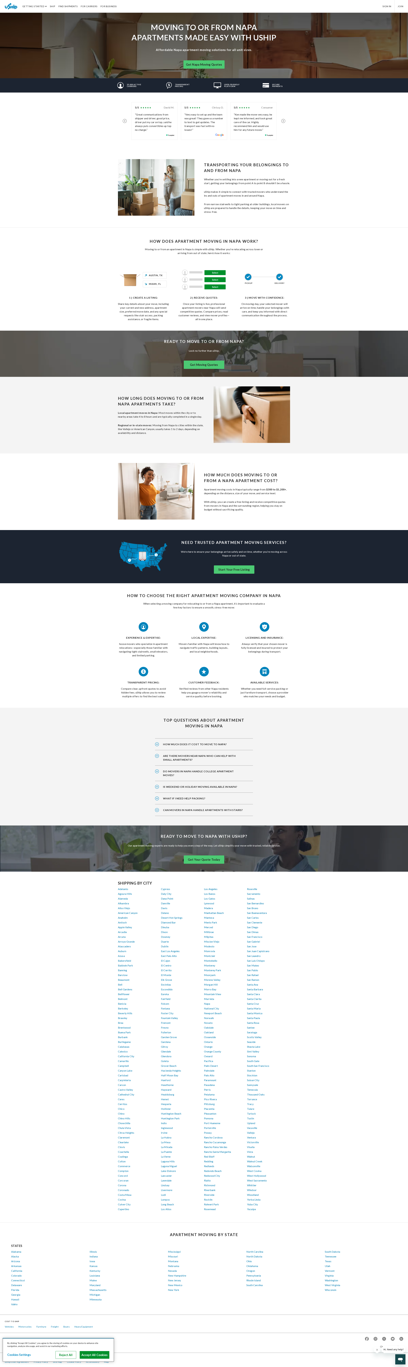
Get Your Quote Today (204, 859)
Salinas (251, 898)
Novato (208, 1022)
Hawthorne (167, 1084)
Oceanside (210, 1037)
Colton (122, 1161)
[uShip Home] (11, 6)
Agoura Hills (125, 893)
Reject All (66, 1355)
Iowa (92, 1261)
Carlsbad (123, 1075)
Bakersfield (124, 960)
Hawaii (15, 1299)
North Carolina (254, 1251)
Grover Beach (168, 1065)
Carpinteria (124, 1080)
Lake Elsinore (168, 1170)
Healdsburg (167, 1094)
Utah (327, 1265)
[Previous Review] (124, 121)
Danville (165, 903)
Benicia (122, 1003)
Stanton (251, 1070)
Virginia (329, 1275)
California (16, 1270)
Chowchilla (124, 1123)
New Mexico (175, 1285)
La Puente (166, 1151)
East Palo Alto (169, 955)
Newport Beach (213, 1013)
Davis (164, 908)
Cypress (165, 888)
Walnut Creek (254, 1161)
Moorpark (210, 974)
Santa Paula (253, 1017)
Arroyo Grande (126, 941)
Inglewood (167, 1127)
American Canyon (128, 912)
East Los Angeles (170, 951)
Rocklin (208, 1199)
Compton (123, 1170)
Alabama (16, 1251)
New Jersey (174, 1280)
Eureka (165, 994)
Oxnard (208, 1056)
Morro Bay (210, 989)
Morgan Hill (211, 984)
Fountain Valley (169, 1017)
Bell (120, 984)
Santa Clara (253, 994)
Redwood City (212, 1175)
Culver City (124, 1204)
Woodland (253, 1194)
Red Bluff (209, 1156)
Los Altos (166, 1209)
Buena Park (124, 1032)
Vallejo (251, 1132)
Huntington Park (170, 1118)
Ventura (251, 1137)
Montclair (209, 955)
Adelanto (123, 888)
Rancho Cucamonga (215, 1142)
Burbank (123, 1037)
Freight (55, 1326)
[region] (58, 1350)
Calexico (123, 1051)
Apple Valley (125, 927)
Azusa (121, 955)
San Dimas (253, 931)
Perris (207, 1089)
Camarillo (123, 1060)
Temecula (252, 1089)
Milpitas (208, 936)
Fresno (165, 1027)
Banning (122, 970)
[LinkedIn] (401, 1339)
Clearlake (123, 1142)
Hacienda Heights (171, 1070)
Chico (121, 1108)
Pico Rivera (210, 1099)
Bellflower (124, 994)
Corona (122, 1185)
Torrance (252, 1099)
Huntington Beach (171, 1113)
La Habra (166, 1137)
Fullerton (166, 1032)
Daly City (166, 893)
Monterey (209, 965)
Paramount (210, 1080)
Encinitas (166, 984)
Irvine (164, 1132)
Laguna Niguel (169, 1166)
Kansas (94, 1265)
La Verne (166, 1156)
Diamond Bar (168, 922)
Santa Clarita (254, 998)
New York (173, 1289)
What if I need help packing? (184, 798)
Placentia (209, 1108)
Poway (208, 1132)
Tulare (250, 1108)
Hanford (166, 1080)
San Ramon (253, 979)
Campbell (123, 1065)
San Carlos (253, 917)
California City (126, 1056)
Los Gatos (209, 898)
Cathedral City (126, 1094)
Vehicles (9, 1326)
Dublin (164, 946)
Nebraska (173, 1265)
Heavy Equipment (83, 1326)
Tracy (250, 1103)
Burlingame (124, 1041)
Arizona (15, 1261)
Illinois (93, 1251)
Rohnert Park (211, 1204)
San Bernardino (255, 903)
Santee (251, 1027)
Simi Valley (253, 1051)
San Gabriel (253, 941)
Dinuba (165, 927)
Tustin (250, 1118)
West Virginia (332, 1285)
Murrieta (209, 998)
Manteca (209, 917)
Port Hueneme (212, 1123)
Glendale (166, 1051)
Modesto (209, 946)
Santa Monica (254, 1013)
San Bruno (252, 908)
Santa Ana (252, 984)
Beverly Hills (125, 1013)
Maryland (95, 1285)
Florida (15, 1289)
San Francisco (254, 936)
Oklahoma (252, 1265)
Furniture (41, 1326)
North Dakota (254, 1256)
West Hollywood (256, 1175)
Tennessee (330, 1256)
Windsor (252, 1189)
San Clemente (254, 922)
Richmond (209, 1185)
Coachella (123, 1151)
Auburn (122, 951)
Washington (331, 1280)
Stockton (252, 1075)
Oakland (209, 1032)
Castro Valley (125, 1089)
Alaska (15, 1256)
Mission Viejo (211, 941)
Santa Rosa (253, 1022)
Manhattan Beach (214, 912)
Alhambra (123, 903)
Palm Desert (211, 1065)
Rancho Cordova (213, 1137)
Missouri (173, 1256)
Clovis (121, 1146)
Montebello (210, 960)
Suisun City (253, 1080)
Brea (120, 1022)
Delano (165, 912)
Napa (207, 1003)
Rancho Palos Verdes (215, 1146)
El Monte (166, 974)
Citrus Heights (126, 1132)
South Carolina (254, 1285)
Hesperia (166, 1103)
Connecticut (18, 1280)
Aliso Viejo (124, 908)
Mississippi (174, 1251)
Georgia (15, 1294)
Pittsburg (209, 1103)
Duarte (165, 941)
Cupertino (123, 1209)
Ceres (121, 1099)
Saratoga (252, 1032)
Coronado (123, 1189)
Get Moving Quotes (204, 364)
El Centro (166, 965)
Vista (250, 1151)
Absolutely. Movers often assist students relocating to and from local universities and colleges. (202, 775)
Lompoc (165, 1199)
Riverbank (209, 1189)
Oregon (250, 1270)
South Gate (253, 1060)
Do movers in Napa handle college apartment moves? (198, 773)
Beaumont (123, 979)
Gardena (166, 1041)
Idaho (14, 1304)
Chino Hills (124, 1118)
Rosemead (210, 1209)
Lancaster (166, 1175)
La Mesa (165, 1142)
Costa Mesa (124, 1194)
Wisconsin (330, 1289)
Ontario (208, 1041)
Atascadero (124, 946)
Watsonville (253, 1166)
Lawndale (166, 1180)
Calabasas (123, 1046)
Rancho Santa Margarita (217, 1151)
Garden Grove (169, 1037)
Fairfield (165, 998)
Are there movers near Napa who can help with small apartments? (199, 757)
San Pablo (252, 970)
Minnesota (96, 1299)
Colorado (16, 1275)
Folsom (165, 1003)
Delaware (16, 1285)
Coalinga (123, 1156)
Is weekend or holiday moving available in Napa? (200, 786)
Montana (173, 1261)
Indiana (94, 1256)
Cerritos (122, 1103)
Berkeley (123, 1008)
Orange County (212, 1051)
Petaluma (209, 1094)
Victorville (253, 1142)
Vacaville (252, 1127)
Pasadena (209, 1084)
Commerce (124, 1166)
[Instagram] (375, 1339)
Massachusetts (98, 1289)
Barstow (122, 974)
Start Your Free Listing (234, 569)
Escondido (167, 989)
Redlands (209, 1166)
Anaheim (123, 917)
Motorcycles (25, 1326)
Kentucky (95, 1270)
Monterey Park (212, 970)
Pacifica (208, 1060)
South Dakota (332, 1251)
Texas (328, 1261)
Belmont (122, 998)
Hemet (165, 1099)
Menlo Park (210, 922)
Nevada (172, 1270)
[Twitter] (384, 1339)
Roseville (252, 888)
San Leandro (254, 955)
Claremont (124, 1137)
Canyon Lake (125, 1070)
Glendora (166, 1056)
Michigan (95, 1294)
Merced (208, 927)
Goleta (165, 1060)
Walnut (251, 1156)
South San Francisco (258, 1065)
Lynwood (209, 903)
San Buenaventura (257, 912)
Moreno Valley (212, 979)
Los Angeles (210, 888)
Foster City (167, 1013)
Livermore (166, 1189)
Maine (93, 1280)
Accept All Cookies (94, 1355)
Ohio (249, 1261)
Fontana (165, 1008)
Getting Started (33, 6)
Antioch (122, 922)
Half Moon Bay (169, 1075)
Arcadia (122, 931)
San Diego (252, 927)
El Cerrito (166, 970)
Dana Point (167, 898)
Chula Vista (124, 1127)
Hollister (166, 1108)
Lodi (163, 1194)
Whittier (251, 1185)
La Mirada (166, 1146)
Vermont (330, 1270)
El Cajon (165, 960)
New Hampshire (177, 1275)
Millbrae (209, 931)
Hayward (166, 1089)
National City (211, 1008)
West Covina (254, 1170)
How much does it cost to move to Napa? (195, 744)
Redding (208, 1161)
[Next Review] (283, 121)
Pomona (208, 1118)
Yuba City (252, 1204)
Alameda (123, 898)
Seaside (251, 1041)
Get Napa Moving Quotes (204, 64)
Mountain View (212, 994)
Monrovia (209, 951)
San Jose (251, 946)
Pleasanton (210, 1113)
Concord (123, 1175)
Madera (208, 908)
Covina (122, 1199)
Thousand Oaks (256, 1094)
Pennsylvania (253, 1275)
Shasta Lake (253, 1046)
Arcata (122, 936)
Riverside (209, 1194)
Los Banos (209, 893)
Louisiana (95, 1275)
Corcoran (123, 1180)
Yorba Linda (253, 1199)
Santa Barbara (255, 989)
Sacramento (253, 893)
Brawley (122, 1017)
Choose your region (390, 1346)
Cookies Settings (19, 1354)
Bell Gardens (125, 989)
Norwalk (209, 1017)
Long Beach (167, 1204)
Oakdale (209, 1027)
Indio (164, 1123)
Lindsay (165, 1185)
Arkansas (16, 1265)
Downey (165, 936)
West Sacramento (257, 1180)
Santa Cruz (253, 1003)
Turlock (251, 1113)
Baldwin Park (125, 965)
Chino (121, 1113)
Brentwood (124, 1027)
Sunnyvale (252, 1084)
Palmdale (209, 1070)
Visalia (251, 1146)
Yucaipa (251, 1209)
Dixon (164, 931)
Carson (122, 1084)
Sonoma (251, 1056)
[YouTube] (393, 1339)
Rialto (207, 1180)
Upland (251, 1123)
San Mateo (253, 965)
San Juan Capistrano (258, 951)
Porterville (210, 1127)
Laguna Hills (168, 1161)
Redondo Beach (213, 1170)
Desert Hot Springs (171, 917)
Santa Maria (254, 1008)
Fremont (166, 1022)
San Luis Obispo (256, 960)
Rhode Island (253, 1280)
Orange (208, 1046)
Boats (66, 1326)
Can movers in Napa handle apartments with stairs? (203, 809)
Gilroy (164, 1046)
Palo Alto (209, 1075)
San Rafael (253, 974)
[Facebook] (367, 1339)
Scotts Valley (254, 1037)
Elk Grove (166, 979)
